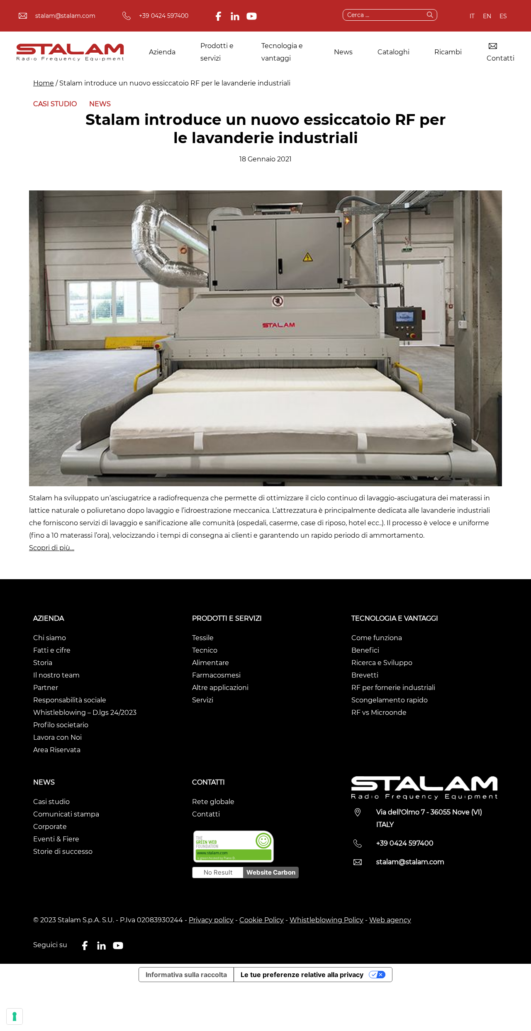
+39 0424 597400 (163, 15)
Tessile (203, 638)
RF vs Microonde (379, 713)
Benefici (365, 650)
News (343, 52)
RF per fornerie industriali (393, 688)
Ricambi (448, 52)
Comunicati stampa (66, 814)
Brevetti (364, 675)
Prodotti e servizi (217, 52)
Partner (45, 688)
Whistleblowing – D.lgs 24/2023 (84, 713)
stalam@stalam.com (65, 15)
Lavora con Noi (57, 737)
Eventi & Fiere (56, 839)
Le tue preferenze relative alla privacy (302, 974)
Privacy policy (211, 920)
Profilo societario (60, 725)
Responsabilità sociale (69, 700)
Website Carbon (270, 872)
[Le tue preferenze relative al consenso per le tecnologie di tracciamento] (14, 1016)
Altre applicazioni (220, 688)
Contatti (500, 58)
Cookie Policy (261, 920)
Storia (42, 663)
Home (43, 83)
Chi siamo (49, 638)
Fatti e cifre (52, 650)
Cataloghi (393, 52)
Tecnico (204, 650)
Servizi (202, 700)
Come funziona (376, 638)
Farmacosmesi (216, 675)
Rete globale (213, 802)
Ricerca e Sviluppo (381, 663)
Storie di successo (63, 852)
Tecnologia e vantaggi (282, 52)
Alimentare (210, 663)
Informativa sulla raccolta (186, 974)
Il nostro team (56, 675)
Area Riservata (56, 750)
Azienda (162, 52)
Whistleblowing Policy (326, 920)
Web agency (390, 920)
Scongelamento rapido (389, 700)
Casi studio (55, 104)
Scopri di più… (51, 548)
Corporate (50, 827)
